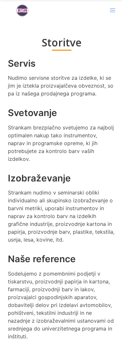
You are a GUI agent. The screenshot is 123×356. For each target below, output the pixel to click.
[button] (112, 10)
